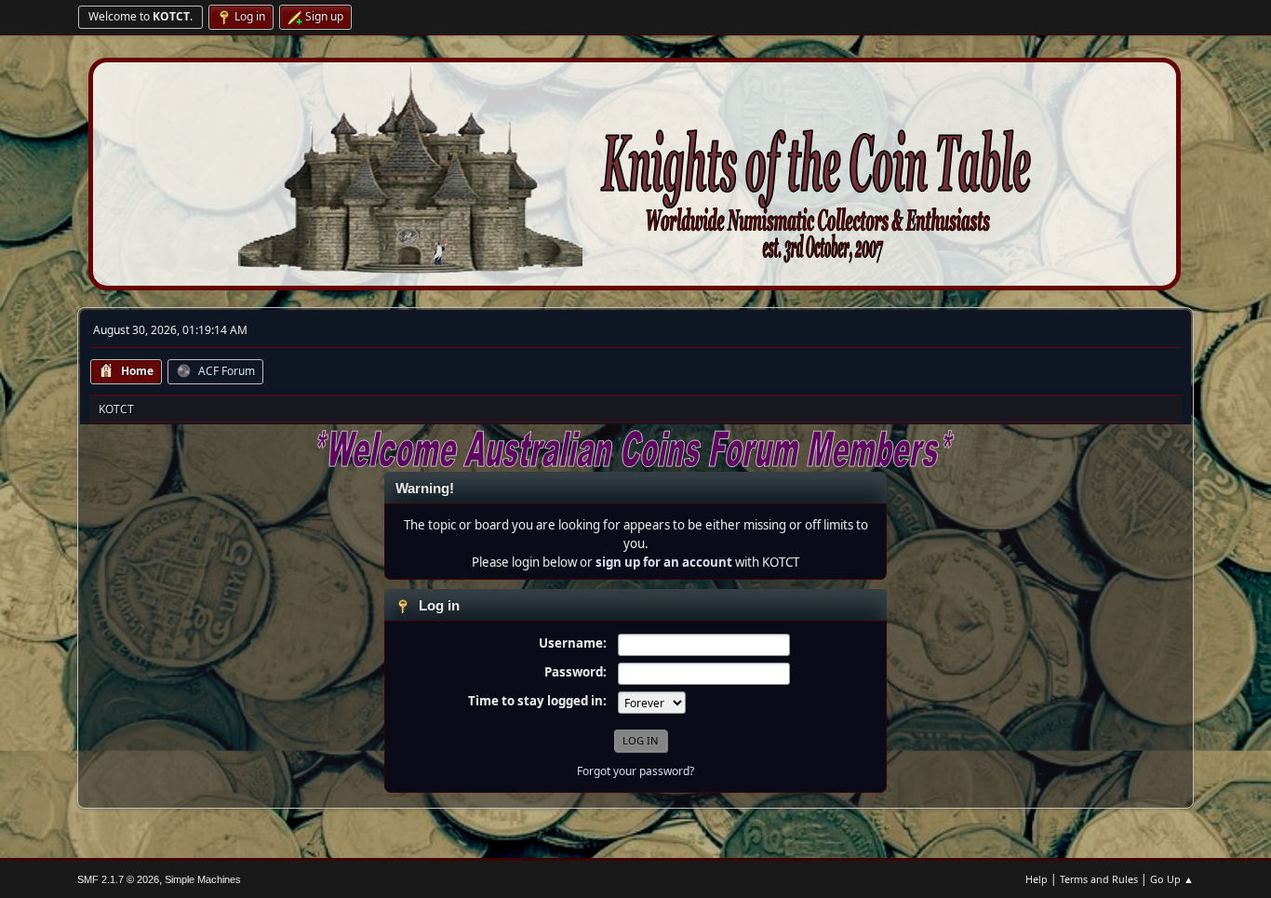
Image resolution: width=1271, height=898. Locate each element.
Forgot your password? (635, 771)
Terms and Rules (1099, 879)
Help (1036, 879)
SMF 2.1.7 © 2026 (118, 879)
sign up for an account (663, 562)
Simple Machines (203, 879)
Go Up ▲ (1172, 879)
